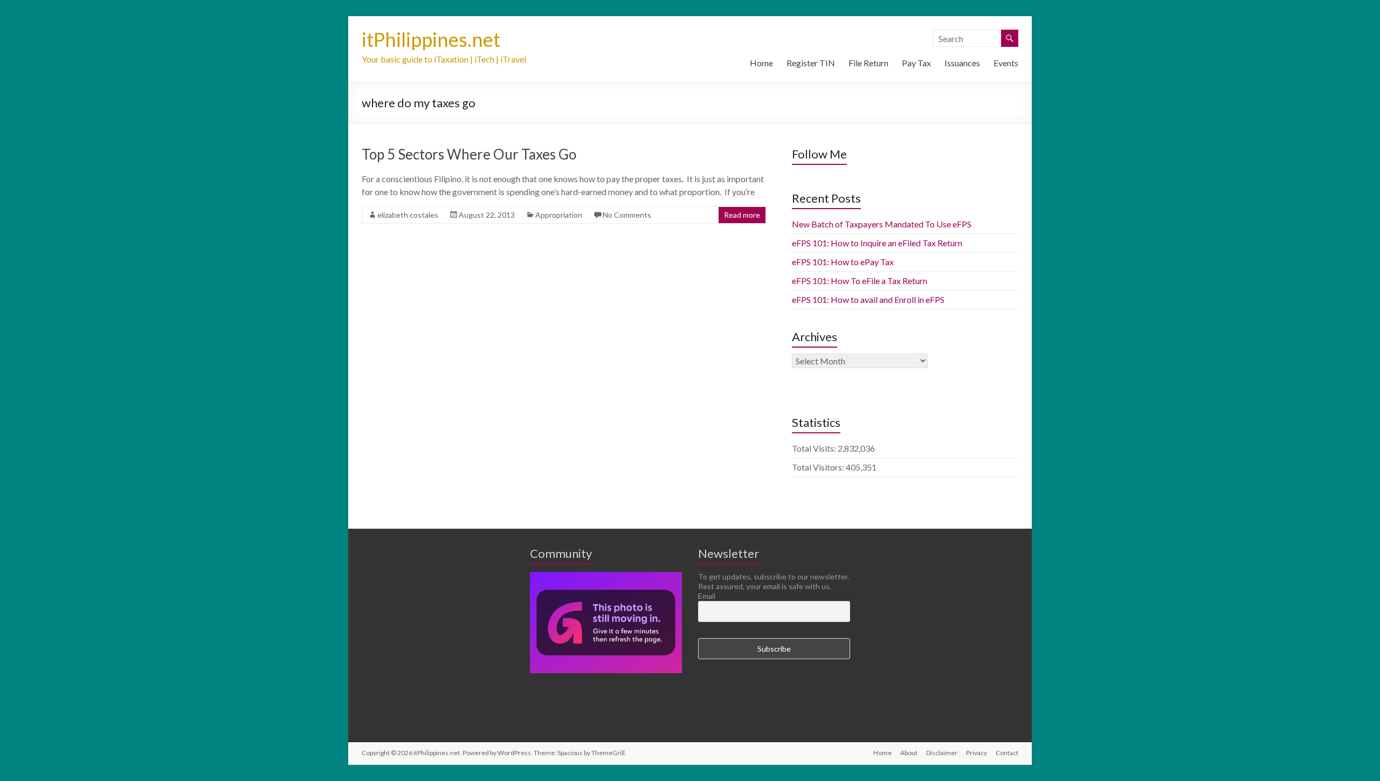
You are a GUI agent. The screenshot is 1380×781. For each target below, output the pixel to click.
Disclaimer (941, 753)
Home (761, 63)
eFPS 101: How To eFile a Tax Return (859, 280)
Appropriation (558, 214)
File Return (868, 63)
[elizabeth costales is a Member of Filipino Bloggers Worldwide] (606, 576)
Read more (742, 214)
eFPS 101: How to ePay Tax (843, 262)
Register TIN (810, 63)
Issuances (962, 63)
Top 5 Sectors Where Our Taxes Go (469, 154)
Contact (1007, 753)
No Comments (627, 214)
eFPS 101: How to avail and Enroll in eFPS (868, 299)
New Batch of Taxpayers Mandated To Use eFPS (881, 224)
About (908, 753)
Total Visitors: (819, 467)
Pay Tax (916, 63)
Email (706, 595)
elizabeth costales (407, 214)
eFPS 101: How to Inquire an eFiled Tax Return (877, 243)
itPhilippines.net (431, 39)
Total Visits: (815, 448)
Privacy (976, 753)
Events (1005, 63)
